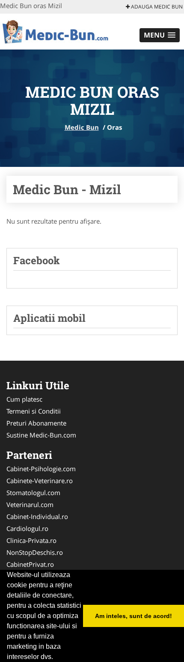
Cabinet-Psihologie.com (41, 468)
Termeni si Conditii (33, 411)
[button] (159, 35)
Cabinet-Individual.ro (37, 516)
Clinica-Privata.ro (31, 540)
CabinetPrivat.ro (30, 564)
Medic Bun (82, 127)
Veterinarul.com (29, 504)
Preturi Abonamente (36, 423)
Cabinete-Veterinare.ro (39, 480)
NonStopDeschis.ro (34, 552)
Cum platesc (24, 399)
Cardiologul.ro (27, 528)
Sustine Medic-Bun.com (41, 435)
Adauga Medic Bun (156, 6)
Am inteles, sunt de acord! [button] (133, 615)
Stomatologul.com (33, 492)
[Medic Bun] (56, 30)
